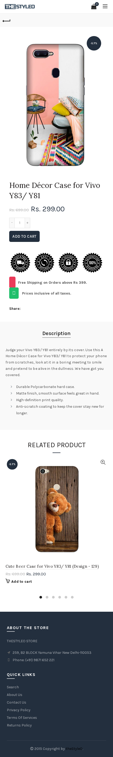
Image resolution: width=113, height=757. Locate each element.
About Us (14, 695)
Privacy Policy (18, 710)
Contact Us (16, 702)
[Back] (6, 20)
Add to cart (24, 236)
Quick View (102, 462)
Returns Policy (19, 725)
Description (56, 333)
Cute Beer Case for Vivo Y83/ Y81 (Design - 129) (52, 566)
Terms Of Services (22, 717)
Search (13, 687)
